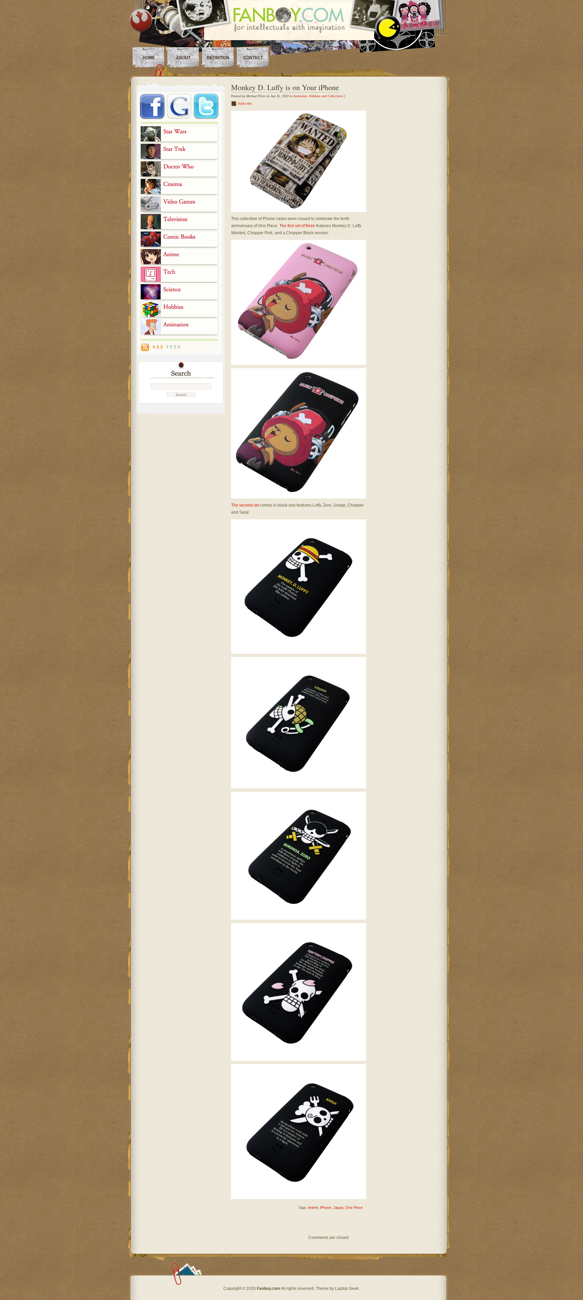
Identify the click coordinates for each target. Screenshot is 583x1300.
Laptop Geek (347, 1288)
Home (149, 57)
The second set (245, 505)
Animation (300, 96)
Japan (338, 1208)
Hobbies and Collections (326, 96)
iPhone (325, 1208)
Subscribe (245, 103)
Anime (313, 1208)
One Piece (354, 1208)
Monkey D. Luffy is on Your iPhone (285, 87)
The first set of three (297, 225)
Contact (253, 57)
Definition (218, 57)
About (183, 57)
